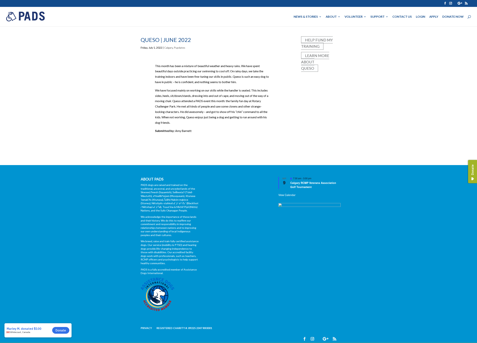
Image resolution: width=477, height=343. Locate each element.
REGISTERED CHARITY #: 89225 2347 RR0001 (184, 328)
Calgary (168, 47)
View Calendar (287, 195)
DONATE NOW (453, 16)
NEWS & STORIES (306, 16)
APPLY (433, 16)
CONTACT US (402, 16)
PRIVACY (146, 328)
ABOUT (331, 16)
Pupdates (179, 47)
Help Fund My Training (317, 43)
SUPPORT (377, 16)
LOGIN (420, 16)
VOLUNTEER (354, 16)
